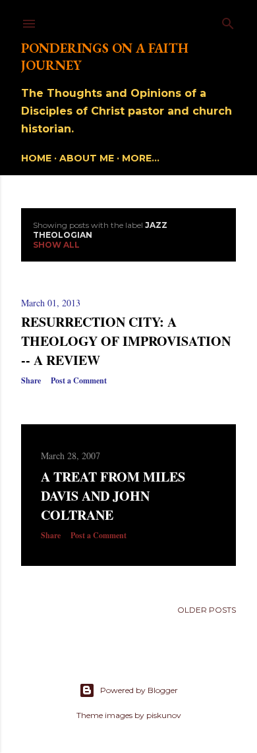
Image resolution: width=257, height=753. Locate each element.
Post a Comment (79, 380)
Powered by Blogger (139, 690)
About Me (86, 158)
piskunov (163, 715)
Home (36, 158)
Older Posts (206, 610)
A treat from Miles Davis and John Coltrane (113, 495)
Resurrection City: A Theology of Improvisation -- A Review (126, 341)
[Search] (228, 21)
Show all (56, 245)
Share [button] (31, 380)
